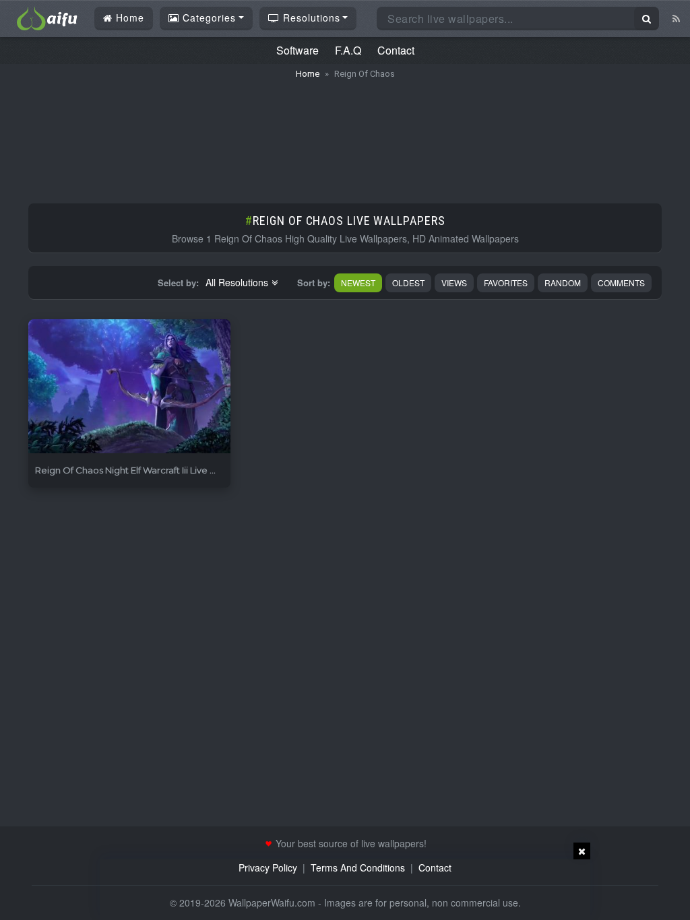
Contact (395, 50)
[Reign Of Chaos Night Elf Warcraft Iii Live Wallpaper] (129, 387)
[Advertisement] (345, 134)
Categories (207, 17)
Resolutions (310, 17)
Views (454, 282)
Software (297, 50)
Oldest (408, 282)
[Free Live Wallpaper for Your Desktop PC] (47, 17)
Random (562, 282)
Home (128, 17)
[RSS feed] (676, 18)
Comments (621, 282)
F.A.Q (348, 50)
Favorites (506, 282)
